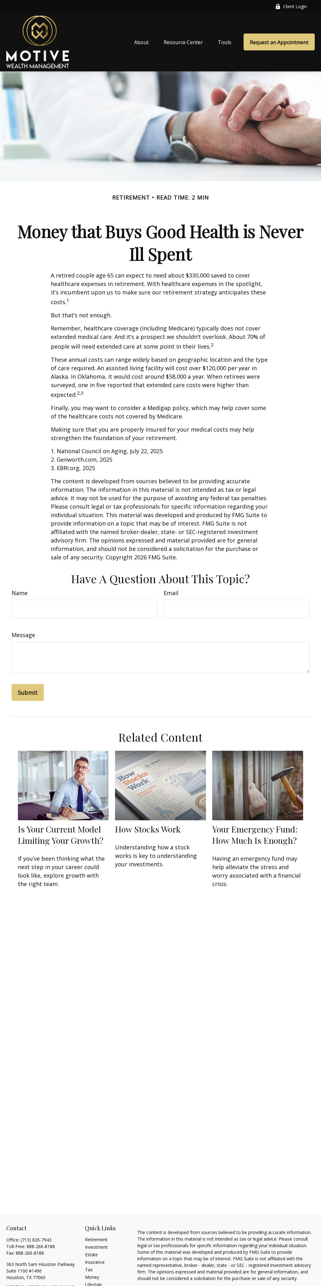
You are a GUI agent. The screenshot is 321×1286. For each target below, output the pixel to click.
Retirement (96, 1239)
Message (23, 635)
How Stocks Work (148, 829)
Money (92, 1277)
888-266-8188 (41, 1246)
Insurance (95, 1262)
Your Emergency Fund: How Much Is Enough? (254, 834)
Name (20, 593)
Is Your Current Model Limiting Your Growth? (60, 834)
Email (171, 593)
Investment (96, 1247)
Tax (88, 1270)
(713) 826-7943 (36, 1240)
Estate (91, 1254)
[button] (141, 42)
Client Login (295, 6)
